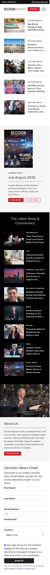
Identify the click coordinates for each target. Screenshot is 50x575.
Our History (12, 464)
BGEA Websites (9, 2)
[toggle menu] (44, 9)
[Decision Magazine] (15, 9)
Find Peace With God (40, 2)
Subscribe (16, 206)
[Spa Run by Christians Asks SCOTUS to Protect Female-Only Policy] (14, 25)
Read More (16, 200)
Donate (33, 9)
